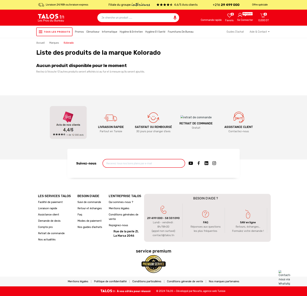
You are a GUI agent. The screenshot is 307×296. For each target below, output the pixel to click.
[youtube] (191, 163)
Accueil (40, 42)
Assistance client (48, 214)
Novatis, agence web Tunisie (209, 291)
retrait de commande (196, 123)
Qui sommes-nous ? (121, 202)
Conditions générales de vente (123, 217)
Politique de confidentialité (110, 281)
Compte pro (45, 227)
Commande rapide (211, 20)
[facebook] (198, 163)
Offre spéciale (260, 4)
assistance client (238, 127)
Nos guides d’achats (89, 227)
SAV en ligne (248, 222)
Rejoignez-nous (118, 225)
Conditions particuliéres (146, 281)
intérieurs (140, 4)
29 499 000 (155, 218)
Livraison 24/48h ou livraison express (67, 4)
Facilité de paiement (50, 202)
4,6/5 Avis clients (186, 4)
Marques (54, 42)
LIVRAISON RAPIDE (111, 127)
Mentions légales (119, 208)
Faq (79, 214)
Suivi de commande (89, 202)
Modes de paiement (89, 220)
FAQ (205, 222)
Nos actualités (47, 239)
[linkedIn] (206, 163)
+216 (226, 5)
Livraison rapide (47, 208)
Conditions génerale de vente (185, 281)
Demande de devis (49, 220)
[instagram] (214, 163)
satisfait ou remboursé (153, 127)
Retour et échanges (89, 208)
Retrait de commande (51, 233)
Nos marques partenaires (224, 281)
